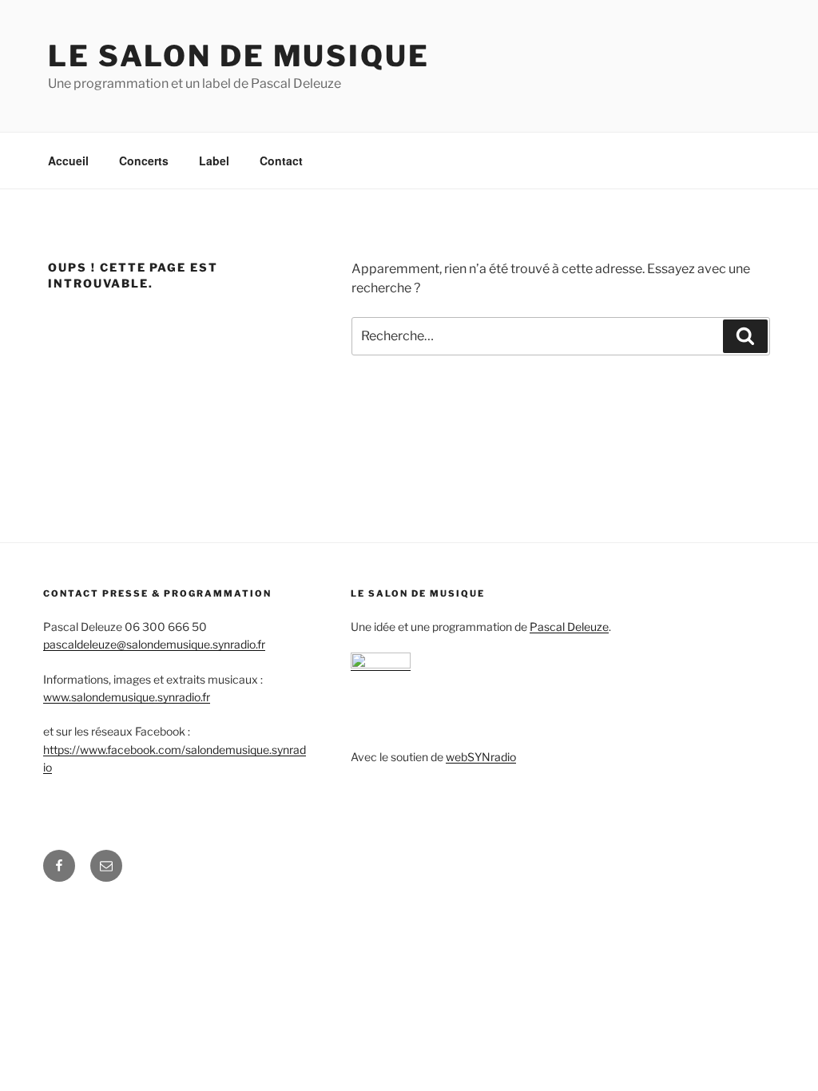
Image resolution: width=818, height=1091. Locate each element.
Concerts (144, 161)
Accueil (68, 161)
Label (214, 161)
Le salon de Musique (239, 55)
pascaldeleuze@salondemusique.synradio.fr (154, 644)
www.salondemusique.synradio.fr (126, 697)
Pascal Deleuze (569, 626)
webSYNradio (481, 757)
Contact (281, 161)
